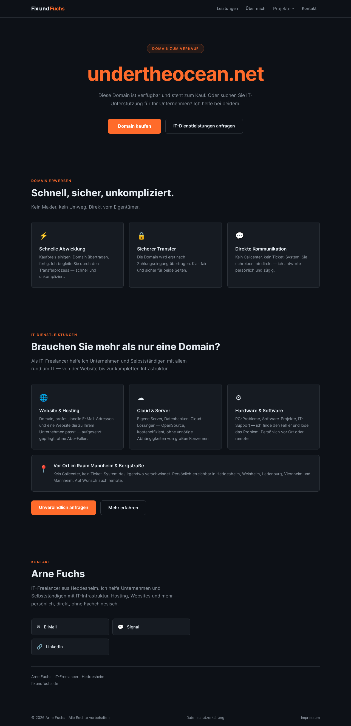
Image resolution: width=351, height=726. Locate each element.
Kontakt (309, 8)
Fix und (48, 8)
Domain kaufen (134, 126)
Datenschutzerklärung (205, 717)
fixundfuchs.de (44, 683)
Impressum (310, 717)
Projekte (281, 8)
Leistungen (227, 8)
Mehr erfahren (123, 507)
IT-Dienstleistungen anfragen (204, 126)
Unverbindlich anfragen (63, 507)
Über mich (255, 8)
